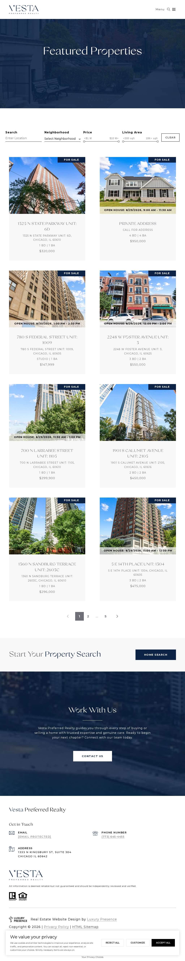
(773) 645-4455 (113, 836)
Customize (138, 942)
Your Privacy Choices (92, 957)
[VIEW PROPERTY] (47, 205)
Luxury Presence (102, 919)
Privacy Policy (56, 927)
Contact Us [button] (92, 756)
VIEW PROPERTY (47, 208)
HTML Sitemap (85, 927)
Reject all (112, 942)
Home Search (155, 654)
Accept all (163, 942)
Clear (170, 137)
